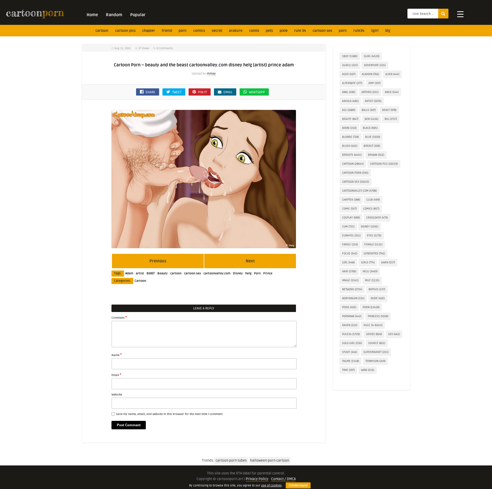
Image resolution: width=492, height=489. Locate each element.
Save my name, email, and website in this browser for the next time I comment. (169, 414)
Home (92, 14)
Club (373, 199)
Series (374, 334)
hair (349, 271)
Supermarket (375, 352)
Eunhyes (351, 235)
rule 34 (300, 30)
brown (376, 155)
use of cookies (271, 485)
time (348, 370)
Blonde (350, 137)
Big (387, 30)
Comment (119, 317)
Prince (267, 273)
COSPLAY (351, 217)
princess (378, 316)
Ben (371, 119)
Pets (269, 30)
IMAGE (350, 280)
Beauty (162, 273)
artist (140, 273)
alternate (352, 83)
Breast (372, 146)
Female (373, 244)
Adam (129, 273)
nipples (376, 289)
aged (348, 74)
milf (372, 280)
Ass (348, 110)
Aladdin (370, 74)
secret (217, 30)
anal (348, 92)
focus (349, 253)
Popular (138, 14)
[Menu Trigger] (460, 14)
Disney (238, 273)
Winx (367, 370)
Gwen (388, 262)
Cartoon (140, 281)
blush (349, 146)
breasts (352, 155)
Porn (183, 30)
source (376, 343)
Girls (368, 262)
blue (372, 137)
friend (167, 30)
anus (391, 92)
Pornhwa (351, 316)
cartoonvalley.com (216, 273)
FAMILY (350, 244)
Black (370, 128)
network (352, 289)
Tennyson (375, 361)
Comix (254, 30)
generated (374, 253)
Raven (349, 325)
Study (349, 352)
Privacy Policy (257, 479)
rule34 (358, 30)
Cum (348, 226)
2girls (350, 65)
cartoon (101, 30)
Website (116, 394)
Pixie (284, 30)
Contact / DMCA (283, 479)
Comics (199, 30)
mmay (211, 74)
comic (349, 208)
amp (374, 83)
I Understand (298, 485)
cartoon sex (322, 30)
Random (114, 14)
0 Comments (165, 48)
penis (349, 307)
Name (116, 354)
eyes (374, 235)
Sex (394, 334)
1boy (349, 56)
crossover (377, 217)
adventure (375, 65)
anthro (370, 92)
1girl (374, 30)
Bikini (349, 128)
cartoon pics (125, 30)
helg (248, 273)
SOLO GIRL (352, 343)
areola (350, 101)
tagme (350, 361)
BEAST (151, 273)
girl (348, 262)
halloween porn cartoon (269, 460)
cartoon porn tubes (231, 460)
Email (116, 374)
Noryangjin (353, 298)
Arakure (235, 30)
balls (369, 110)
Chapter (148, 30)
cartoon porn (355, 172)
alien (392, 74)
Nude (378, 298)
